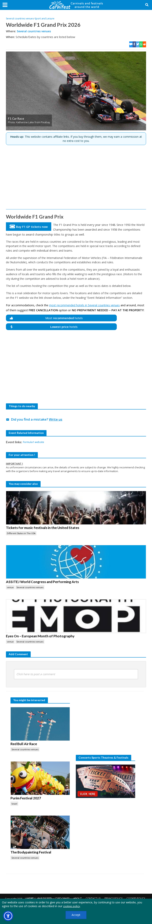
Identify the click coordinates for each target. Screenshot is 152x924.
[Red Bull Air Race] (40, 724)
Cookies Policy (135, 898)
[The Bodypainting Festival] (40, 832)
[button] (8, 916)
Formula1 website (33, 442)
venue (10, 587)
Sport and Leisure (44, 18)
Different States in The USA (21, 533)
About (77, 898)
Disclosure (62, 898)
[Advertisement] (76, 175)
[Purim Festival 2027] (40, 778)
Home (30, 898)
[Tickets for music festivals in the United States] (76, 508)
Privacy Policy (113, 898)
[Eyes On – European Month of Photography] (76, 616)
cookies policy (71, 906)
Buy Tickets (45, 898)
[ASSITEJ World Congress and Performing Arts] (76, 562)
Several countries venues (20, 18)
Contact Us (93, 898)
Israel (14, 803)
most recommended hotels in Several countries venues (84, 305)
